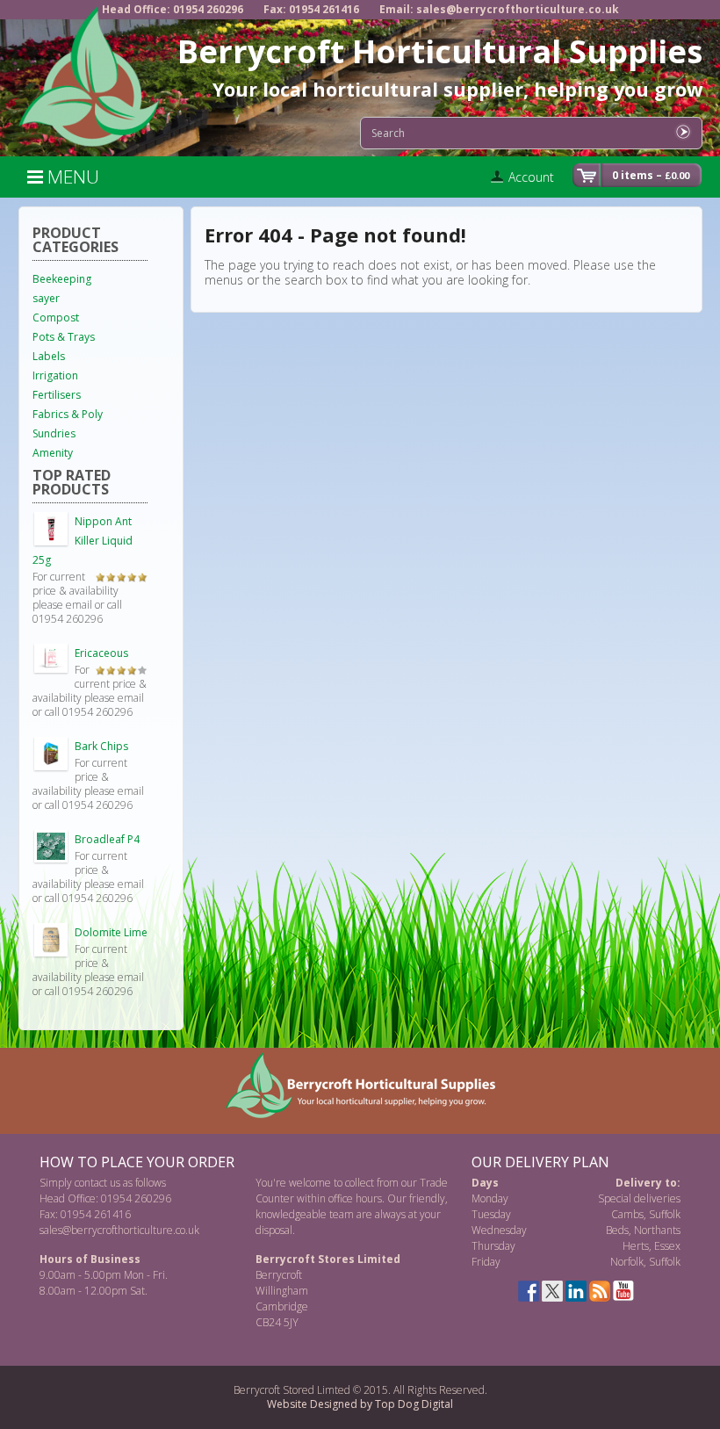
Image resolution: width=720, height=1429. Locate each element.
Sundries (54, 433)
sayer (46, 298)
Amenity (52, 452)
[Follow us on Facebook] (528, 1291)
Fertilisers (56, 394)
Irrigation (55, 375)
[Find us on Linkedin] (576, 1291)
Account (531, 177)
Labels (48, 356)
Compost (55, 317)
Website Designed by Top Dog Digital (360, 1404)
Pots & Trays (63, 336)
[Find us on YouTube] (623, 1291)
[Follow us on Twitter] (552, 1291)
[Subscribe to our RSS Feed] (599, 1291)
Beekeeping (61, 278)
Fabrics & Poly (67, 414)
